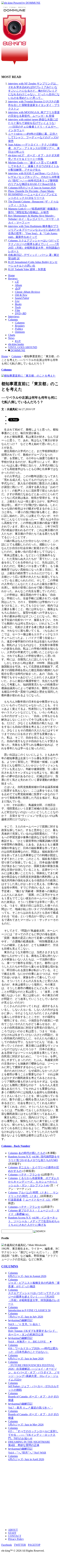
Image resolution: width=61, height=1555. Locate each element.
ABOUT (13, 1529)
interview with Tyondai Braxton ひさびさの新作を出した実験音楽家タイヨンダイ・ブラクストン (34, 105)
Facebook (6, 1544)
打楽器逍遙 (15, 1199)
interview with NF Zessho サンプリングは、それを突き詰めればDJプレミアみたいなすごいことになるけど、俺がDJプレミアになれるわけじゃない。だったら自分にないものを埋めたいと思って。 (34, 90)
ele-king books (16, 344)
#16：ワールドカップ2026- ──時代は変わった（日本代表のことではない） (33, 1348)
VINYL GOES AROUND (22, 347)
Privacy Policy (16, 1539)
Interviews (13, 316)
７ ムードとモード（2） (37, 1199)
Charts (11, 335)
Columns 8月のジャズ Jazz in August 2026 (32, 187)
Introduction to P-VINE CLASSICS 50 (29, 1309)
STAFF (12, 1532)
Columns (13, 319)
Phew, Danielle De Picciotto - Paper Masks (31, 191)
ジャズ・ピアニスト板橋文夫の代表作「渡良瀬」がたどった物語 (34, 1283)
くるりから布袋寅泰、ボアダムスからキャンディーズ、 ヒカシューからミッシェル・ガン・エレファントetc (33, 1182)
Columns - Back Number (15, 1146)
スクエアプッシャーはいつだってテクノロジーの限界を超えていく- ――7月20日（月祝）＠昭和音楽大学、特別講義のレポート (34, 1296)
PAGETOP (34, 1544)
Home (11, 275)
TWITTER (20, 1544)
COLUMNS (9, 1266)
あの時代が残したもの (32, 1153)
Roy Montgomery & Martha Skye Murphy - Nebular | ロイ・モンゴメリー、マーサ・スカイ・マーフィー (33, 219)
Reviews (12, 278)
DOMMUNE (17, 350)
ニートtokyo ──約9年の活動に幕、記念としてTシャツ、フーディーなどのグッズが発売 (33, 137)
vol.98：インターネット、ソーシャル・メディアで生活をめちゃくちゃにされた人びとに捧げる (34, 1221)
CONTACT (14, 1535)
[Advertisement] (30, 1495)
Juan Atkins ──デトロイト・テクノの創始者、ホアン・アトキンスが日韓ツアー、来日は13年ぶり (34, 148)
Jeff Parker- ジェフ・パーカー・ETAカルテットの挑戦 (33, 1386)
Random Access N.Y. (19, 1156)
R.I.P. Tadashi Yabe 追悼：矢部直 (27, 269)
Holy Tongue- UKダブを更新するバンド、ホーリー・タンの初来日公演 (33, 1331)
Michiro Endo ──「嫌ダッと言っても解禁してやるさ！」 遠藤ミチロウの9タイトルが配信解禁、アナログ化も (33, 166)
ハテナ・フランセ (29, 1174)
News (11, 338)
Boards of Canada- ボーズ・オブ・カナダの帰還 (33, 1397)
